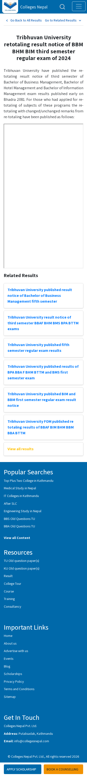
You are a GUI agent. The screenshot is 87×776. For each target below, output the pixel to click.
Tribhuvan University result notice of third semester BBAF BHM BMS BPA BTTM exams (43, 323)
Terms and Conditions (19, 689)
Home (8, 635)
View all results (20, 448)
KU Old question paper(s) (21, 568)
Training (9, 598)
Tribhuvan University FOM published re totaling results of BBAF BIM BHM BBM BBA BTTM (40, 427)
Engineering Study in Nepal (22, 511)
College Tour (12, 583)
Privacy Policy (14, 681)
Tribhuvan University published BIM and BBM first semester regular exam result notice (41, 399)
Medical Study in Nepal (20, 488)
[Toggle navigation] (79, 6)
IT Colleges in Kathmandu (21, 495)
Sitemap (10, 696)
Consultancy (12, 606)
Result (8, 575)
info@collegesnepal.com (31, 741)
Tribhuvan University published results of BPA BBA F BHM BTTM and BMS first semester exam (43, 372)
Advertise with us (16, 650)
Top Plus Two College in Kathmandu (28, 480)
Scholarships (13, 673)
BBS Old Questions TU (19, 518)
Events (8, 658)
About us (10, 643)
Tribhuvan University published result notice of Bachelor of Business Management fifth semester (39, 295)
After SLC (10, 503)
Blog (7, 666)
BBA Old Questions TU (19, 526)
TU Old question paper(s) (21, 560)
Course (9, 591)
